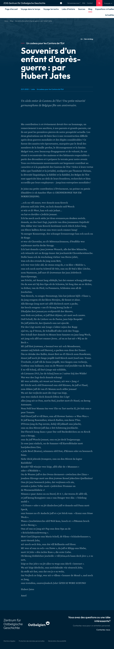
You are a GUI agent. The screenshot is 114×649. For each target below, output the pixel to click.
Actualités (109, 15)
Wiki (83, 3)
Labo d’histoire (68, 9)
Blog (90, 9)
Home (6, 21)
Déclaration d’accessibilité (57, 641)
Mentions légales (9, 641)
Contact (90, 3)
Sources (81, 9)
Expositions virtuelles (104, 9)
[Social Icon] (61, 3)
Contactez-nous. (103, 630)
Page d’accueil (11, 9)
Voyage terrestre (51, 9)
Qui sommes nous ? (73, 3)
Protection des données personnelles (32, 641)
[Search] (99, 3)
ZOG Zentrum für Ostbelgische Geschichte (24, 3)
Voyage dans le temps (30, 9)
